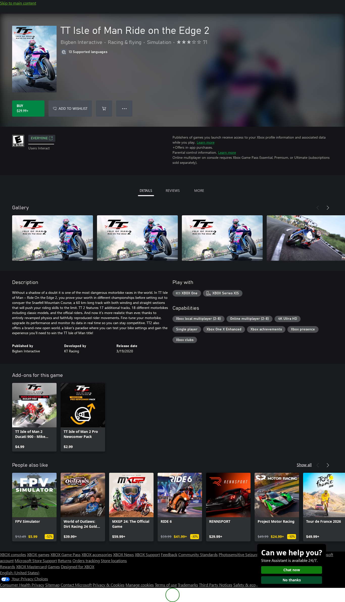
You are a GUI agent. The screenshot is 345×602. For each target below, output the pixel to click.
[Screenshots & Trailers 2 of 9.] (137, 238)
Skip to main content (18, 3)
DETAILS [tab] (146, 190)
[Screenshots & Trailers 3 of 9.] (222, 238)
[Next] (328, 207)
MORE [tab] (199, 190)
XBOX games (38, 554)
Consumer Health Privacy (22, 584)
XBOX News (123, 554)
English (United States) (19, 572)
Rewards (7, 566)
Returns (64, 560)
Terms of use (166, 584)
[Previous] (318, 207)
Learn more (205, 142)
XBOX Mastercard (31, 566)
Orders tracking (86, 560)
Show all (304, 464)
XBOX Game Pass (66, 554)
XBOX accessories (97, 554)
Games (54, 566)
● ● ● (124, 108)
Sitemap (52, 584)
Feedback (169, 554)
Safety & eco (244, 584)
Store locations (114, 560)
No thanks (292, 580)
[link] (34, 417)
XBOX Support (147, 554)
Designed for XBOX (77, 566)
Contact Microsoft (76, 584)
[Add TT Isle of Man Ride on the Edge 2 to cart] (104, 108)
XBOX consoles (13, 554)
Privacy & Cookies (109, 584)
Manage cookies (140, 584)
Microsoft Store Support (36, 560)
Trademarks (188, 584)
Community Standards (198, 554)
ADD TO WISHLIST (73, 108)
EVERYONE (39, 138)
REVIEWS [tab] (173, 190)
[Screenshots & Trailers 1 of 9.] (52, 238)
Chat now (291, 569)
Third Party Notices (215, 584)
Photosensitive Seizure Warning (246, 554)
